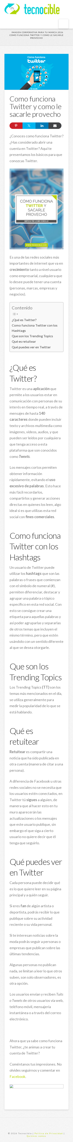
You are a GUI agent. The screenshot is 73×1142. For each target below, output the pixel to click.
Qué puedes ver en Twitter (31, 347)
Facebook (17, 1076)
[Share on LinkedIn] (41, 125)
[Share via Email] (54, 125)
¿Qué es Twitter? (24, 320)
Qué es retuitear (24, 341)
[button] (64, 24)
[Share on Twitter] (29, 125)
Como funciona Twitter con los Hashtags (34, 327)
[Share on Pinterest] (16, 125)
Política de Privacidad (48, 1133)
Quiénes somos (36, 1136)
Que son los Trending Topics (32, 336)
